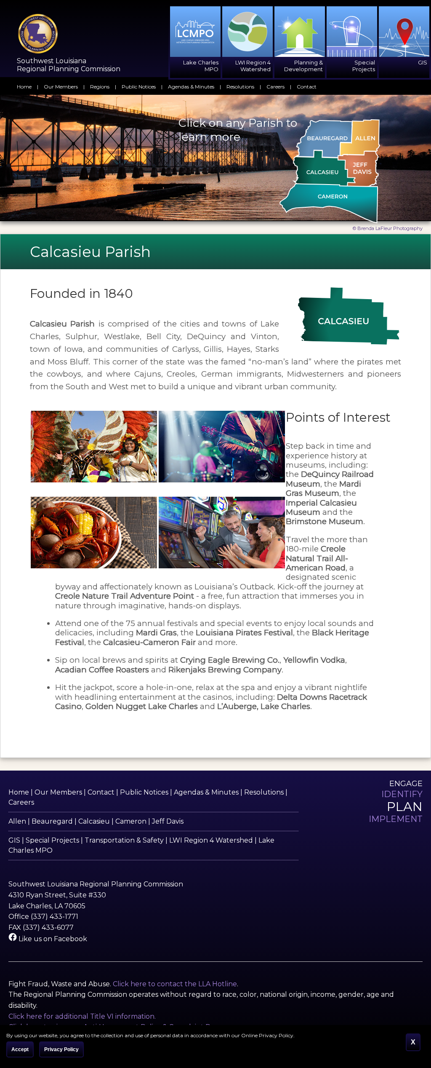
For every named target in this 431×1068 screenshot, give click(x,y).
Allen (17, 821)
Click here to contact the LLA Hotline (175, 984)
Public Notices (139, 86)
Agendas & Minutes (191, 86)
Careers (275, 86)
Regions (99, 86)
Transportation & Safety (124, 840)
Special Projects (52, 840)
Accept (20, 1049)
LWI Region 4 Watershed (211, 840)
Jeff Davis (168, 821)
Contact (307, 86)
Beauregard (52, 821)
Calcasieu (94, 821)
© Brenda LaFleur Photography (388, 228)
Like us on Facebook (52, 939)
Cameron (130, 821)
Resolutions (240, 86)
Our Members (61, 86)
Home (24, 86)
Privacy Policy (61, 1049)
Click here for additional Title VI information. (82, 1016)
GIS (14, 840)
